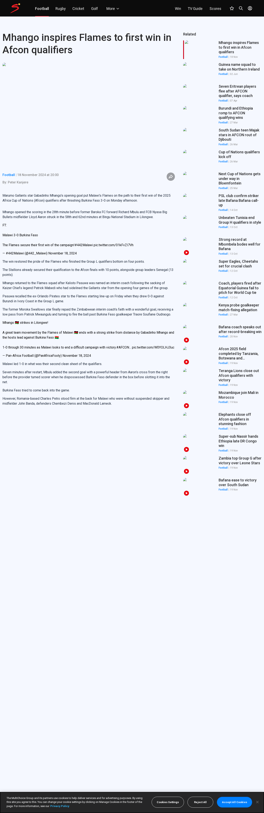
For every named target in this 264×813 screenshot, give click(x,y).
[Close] (257, 802)
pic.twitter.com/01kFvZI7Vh (113, 245)
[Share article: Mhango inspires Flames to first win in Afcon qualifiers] (171, 177)
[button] (222, 71)
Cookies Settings (168, 802)
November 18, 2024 (62, 253)
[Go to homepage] (15, 8)
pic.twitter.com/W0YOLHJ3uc (153, 347)
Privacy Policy (59, 806)
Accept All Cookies (234, 802)
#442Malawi (84, 245)
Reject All (200, 802)
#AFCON (122, 347)
